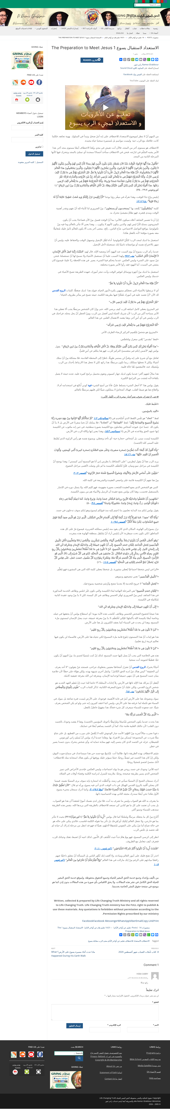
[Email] (141, 59)
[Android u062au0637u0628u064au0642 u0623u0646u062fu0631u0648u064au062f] (140, 1)
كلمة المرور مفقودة (26, 162)
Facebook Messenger (105, 921)
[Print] (125, 59)
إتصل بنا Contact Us (113, 1078)
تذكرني (38, 146)
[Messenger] (153, 59)
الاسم (156, 1025)
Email (139, 921)
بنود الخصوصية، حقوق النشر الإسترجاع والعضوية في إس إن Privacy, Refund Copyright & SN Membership (106, 1056)
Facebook (87, 921)
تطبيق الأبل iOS (38, 93)
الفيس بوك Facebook (132, 74)
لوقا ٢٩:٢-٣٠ (96, 789)
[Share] (121, 59)
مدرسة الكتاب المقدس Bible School (145, 1059)
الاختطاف (145, 941)
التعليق (155, 1002)
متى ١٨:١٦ (129, 454)
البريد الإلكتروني (114, 1025)
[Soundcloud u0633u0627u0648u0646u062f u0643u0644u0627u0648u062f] (158, 1)
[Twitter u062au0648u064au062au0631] (154, 1)
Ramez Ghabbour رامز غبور (146, 64)
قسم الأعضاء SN (154, 1071)
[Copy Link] (129, 59)
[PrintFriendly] (133, 59)
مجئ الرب (103, 941)
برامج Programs (153, 1053)
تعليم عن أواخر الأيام (116, 941)
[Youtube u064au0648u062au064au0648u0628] (161, 1)
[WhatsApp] (149, 59)
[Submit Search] (135, 5)
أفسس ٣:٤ (97, 503)
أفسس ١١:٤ (109, 562)
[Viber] (145, 59)
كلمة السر (39, 134)
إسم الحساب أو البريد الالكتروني (30, 122)
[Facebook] (157, 59)
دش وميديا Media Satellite (149, 1065)
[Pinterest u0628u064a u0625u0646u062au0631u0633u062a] (143, 1)
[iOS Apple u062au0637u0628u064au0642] (136, 1)
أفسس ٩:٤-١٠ (118, 521)
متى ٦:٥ (130, 691)
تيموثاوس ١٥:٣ (112, 431)
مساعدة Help (155, 1078)
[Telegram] (137, 59)
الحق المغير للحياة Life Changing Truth (131, 15)
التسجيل (39, 162)
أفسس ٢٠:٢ (79, 473)
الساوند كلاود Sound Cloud (131, 68)
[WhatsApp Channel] (147, 1)
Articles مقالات (147, 54)
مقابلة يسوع (93, 941)
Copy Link (147, 921)
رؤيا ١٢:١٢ (141, 201)
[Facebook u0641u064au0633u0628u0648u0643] (165, 1)
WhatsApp (124, 921)
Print (156, 921)
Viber (133, 921)
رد (147, 978)
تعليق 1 (135, 54)
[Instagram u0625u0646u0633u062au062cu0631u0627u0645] (150, 1)
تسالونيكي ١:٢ (101, 418)
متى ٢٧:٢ (129, 256)
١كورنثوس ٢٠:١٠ (103, 848)
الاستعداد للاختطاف (133, 941)
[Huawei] (132, 1)
